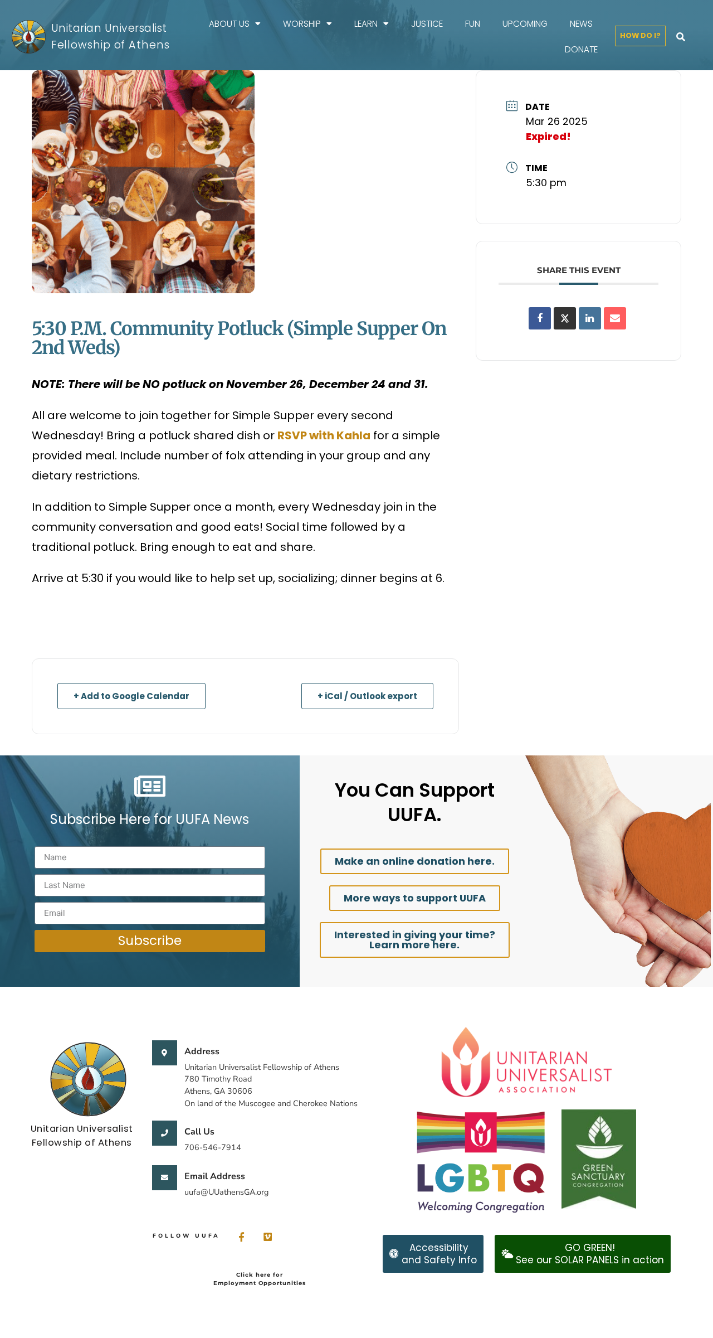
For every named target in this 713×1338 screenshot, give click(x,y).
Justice (427, 24)
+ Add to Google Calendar (131, 696)
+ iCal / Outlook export (367, 696)
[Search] (680, 37)
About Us (229, 24)
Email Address (214, 1176)
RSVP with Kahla (323, 435)
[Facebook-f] (241, 1236)
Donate (581, 49)
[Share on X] (565, 318)
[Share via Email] (615, 318)
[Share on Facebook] (540, 318)
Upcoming (525, 24)
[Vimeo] (267, 1236)
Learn (366, 24)
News (581, 24)
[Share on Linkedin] (590, 318)
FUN (472, 24)
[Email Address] (164, 1177)
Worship (302, 24)
